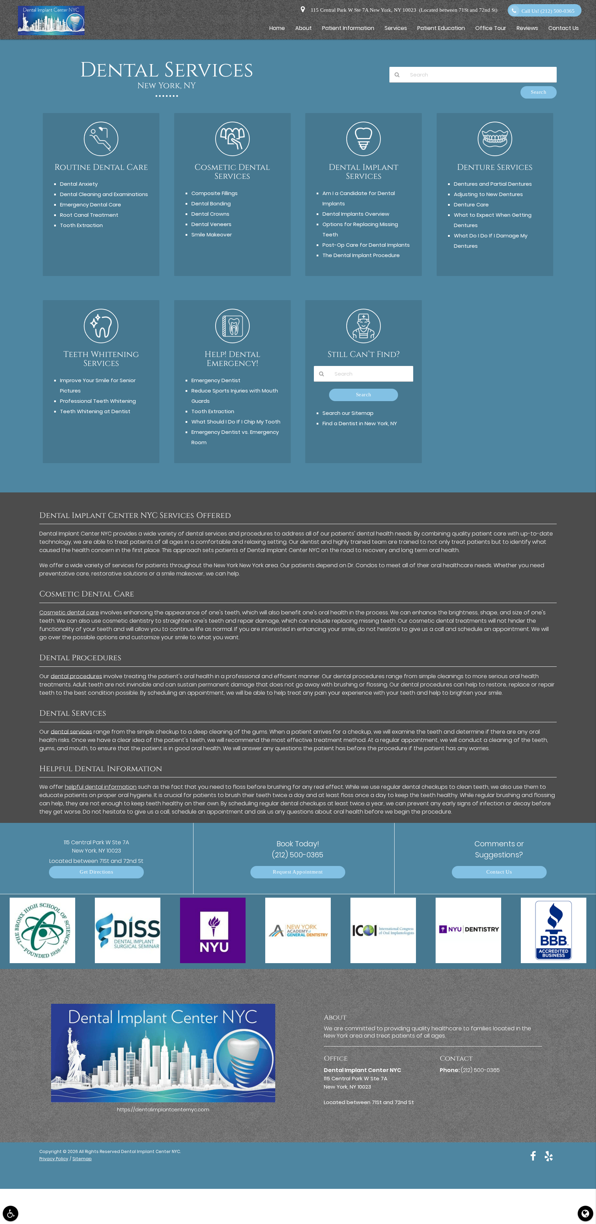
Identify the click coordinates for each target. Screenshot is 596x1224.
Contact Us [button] (563, 28)
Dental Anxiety (79, 183)
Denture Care (471, 204)
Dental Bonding (211, 203)
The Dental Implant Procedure (361, 255)
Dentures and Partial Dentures (493, 183)
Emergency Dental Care (90, 204)
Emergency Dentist (215, 380)
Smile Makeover (211, 234)
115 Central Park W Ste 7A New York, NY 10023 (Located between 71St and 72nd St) (402, 10)
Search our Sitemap (348, 413)
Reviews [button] (527, 28)
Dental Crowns (210, 213)
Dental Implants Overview (355, 213)
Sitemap (82, 1159)
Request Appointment (298, 872)
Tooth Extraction (81, 225)
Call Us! (548, 11)
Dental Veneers (211, 224)
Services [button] (396, 28)
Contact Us (499, 872)
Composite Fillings (214, 193)
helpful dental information (101, 787)
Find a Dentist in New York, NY (359, 423)
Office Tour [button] (490, 28)
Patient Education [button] (441, 28)
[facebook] (533, 1155)
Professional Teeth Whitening (98, 401)
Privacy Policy (53, 1159)
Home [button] (277, 28)
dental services (71, 732)
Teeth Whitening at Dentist (95, 411)
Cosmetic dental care (69, 612)
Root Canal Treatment (89, 214)
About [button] (303, 28)
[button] (10, 1213)
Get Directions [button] (96, 872)
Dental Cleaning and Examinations (104, 194)
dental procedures (76, 676)
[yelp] (549, 1155)
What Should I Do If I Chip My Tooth (235, 421)
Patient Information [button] (348, 28)
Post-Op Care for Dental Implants (366, 244)
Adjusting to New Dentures (488, 194)
